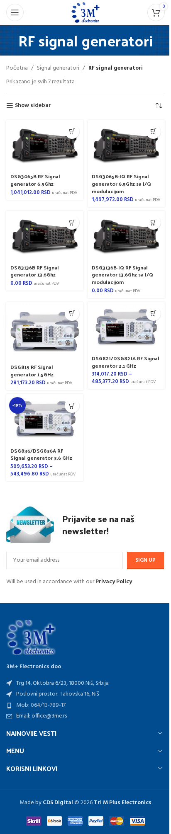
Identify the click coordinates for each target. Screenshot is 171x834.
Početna (17, 68)
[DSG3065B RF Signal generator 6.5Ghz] (44, 145)
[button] (72, 131)
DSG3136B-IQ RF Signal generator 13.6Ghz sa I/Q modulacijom (122, 274)
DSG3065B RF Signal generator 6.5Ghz (35, 179)
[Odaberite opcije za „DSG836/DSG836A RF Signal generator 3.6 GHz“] (72, 405)
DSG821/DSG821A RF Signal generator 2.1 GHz (125, 361)
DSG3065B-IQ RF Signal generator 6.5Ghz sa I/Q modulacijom (121, 183)
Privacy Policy (113, 582)
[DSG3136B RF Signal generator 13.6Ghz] (44, 235)
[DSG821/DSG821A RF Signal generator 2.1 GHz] (126, 327)
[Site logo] (85, 12)
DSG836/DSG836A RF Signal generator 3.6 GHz (41, 454)
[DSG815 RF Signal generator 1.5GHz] (44, 331)
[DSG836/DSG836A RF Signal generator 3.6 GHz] (44, 419)
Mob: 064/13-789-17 (41, 705)
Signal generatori (58, 68)
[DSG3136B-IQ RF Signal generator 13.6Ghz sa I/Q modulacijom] (126, 235)
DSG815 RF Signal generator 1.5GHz (32, 370)
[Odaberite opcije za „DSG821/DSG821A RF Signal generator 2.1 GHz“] (153, 313)
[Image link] (31, 637)
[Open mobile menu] (15, 12)
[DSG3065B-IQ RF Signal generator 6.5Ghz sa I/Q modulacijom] (126, 145)
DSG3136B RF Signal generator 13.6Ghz (34, 270)
